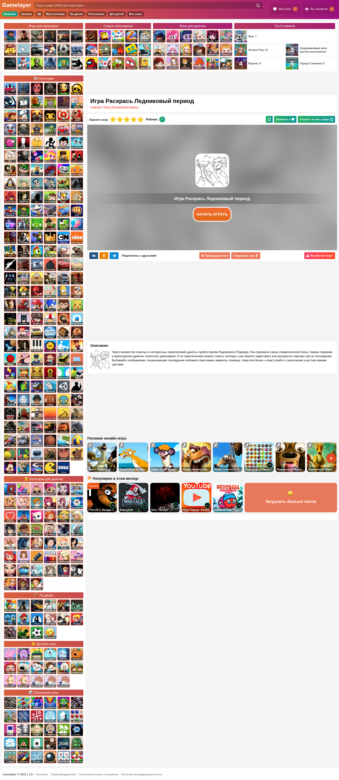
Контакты (42, 774)
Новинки (10, 13)
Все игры (135, 13)
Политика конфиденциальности (141, 774)
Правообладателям (63, 774)
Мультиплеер (55, 13)
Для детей (117, 13)
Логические (96, 13)
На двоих (76, 13)
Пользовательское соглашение (98, 774)
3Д (39, 13)
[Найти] (258, 5)
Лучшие (26, 13)
